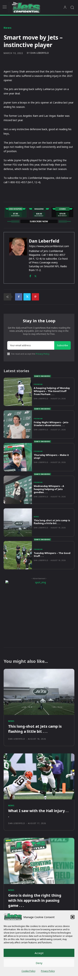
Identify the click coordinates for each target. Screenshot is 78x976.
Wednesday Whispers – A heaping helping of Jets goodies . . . (49, 489)
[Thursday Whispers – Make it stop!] (18, 457)
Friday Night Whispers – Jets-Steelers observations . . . (51, 424)
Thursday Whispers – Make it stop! (51, 456)
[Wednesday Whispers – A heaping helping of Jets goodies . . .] (18, 490)
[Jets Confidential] (37, 7)
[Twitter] (35, 275)
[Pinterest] (35, 296)
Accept (39, 953)
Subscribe (62, 345)
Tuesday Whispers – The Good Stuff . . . (52, 554)
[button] (72, 917)
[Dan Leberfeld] (18, 258)
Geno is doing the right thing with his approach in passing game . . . (34, 900)
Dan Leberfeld (39, 53)
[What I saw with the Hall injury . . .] (39, 776)
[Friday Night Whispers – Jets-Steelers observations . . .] (18, 424)
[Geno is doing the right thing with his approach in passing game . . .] (39, 861)
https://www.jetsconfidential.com (49, 246)
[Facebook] (30, 275)
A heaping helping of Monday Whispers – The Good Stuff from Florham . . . (52, 391)
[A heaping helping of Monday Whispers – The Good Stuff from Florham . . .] (18, 392)
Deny (39, 963)
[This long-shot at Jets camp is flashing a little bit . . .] (18, 522)
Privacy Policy (48, 971)
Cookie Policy (28, 971)
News (8, 28)
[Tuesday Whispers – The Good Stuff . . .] (18, 555)
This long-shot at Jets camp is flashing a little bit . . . (52, 522)
